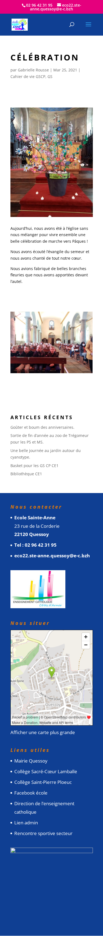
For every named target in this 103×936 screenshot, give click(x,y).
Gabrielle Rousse (33, 70)
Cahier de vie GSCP (27, 76)
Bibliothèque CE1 (26, 473)
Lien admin (26, 822)
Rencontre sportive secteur (43, 833)
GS (50, 76)
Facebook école (31, 793)
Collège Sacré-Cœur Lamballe (45, 771)
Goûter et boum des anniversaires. (42, 427)
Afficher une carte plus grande (42, 732)
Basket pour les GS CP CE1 (34, 465)
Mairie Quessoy (31, 761)
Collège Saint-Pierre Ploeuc (43, 782)
